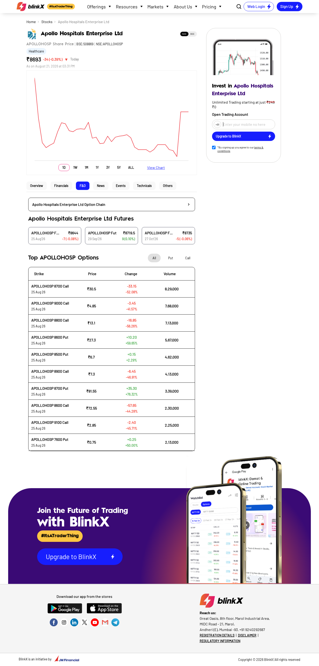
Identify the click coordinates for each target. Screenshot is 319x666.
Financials (61, 186)
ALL (131, 167)
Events (121, 186)
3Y (108, 167)
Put (170, 258)
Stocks (47, 21)
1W (75, 167)
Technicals (144, 186)
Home (31, 21)
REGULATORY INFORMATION (220, 641)
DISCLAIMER (247, 635)
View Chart (156, 167)
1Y (97, 167)
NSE (184, 33)
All (154, 258)
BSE (192, 33)
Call (187, 258)
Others (168, 186)
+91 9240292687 (252, 629)
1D (64, 167)
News (101, 186)
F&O (83, 186)
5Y (119, 167)
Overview (36, 186)
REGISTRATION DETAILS (217, 635)
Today (74, 59)
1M (86, 167)
